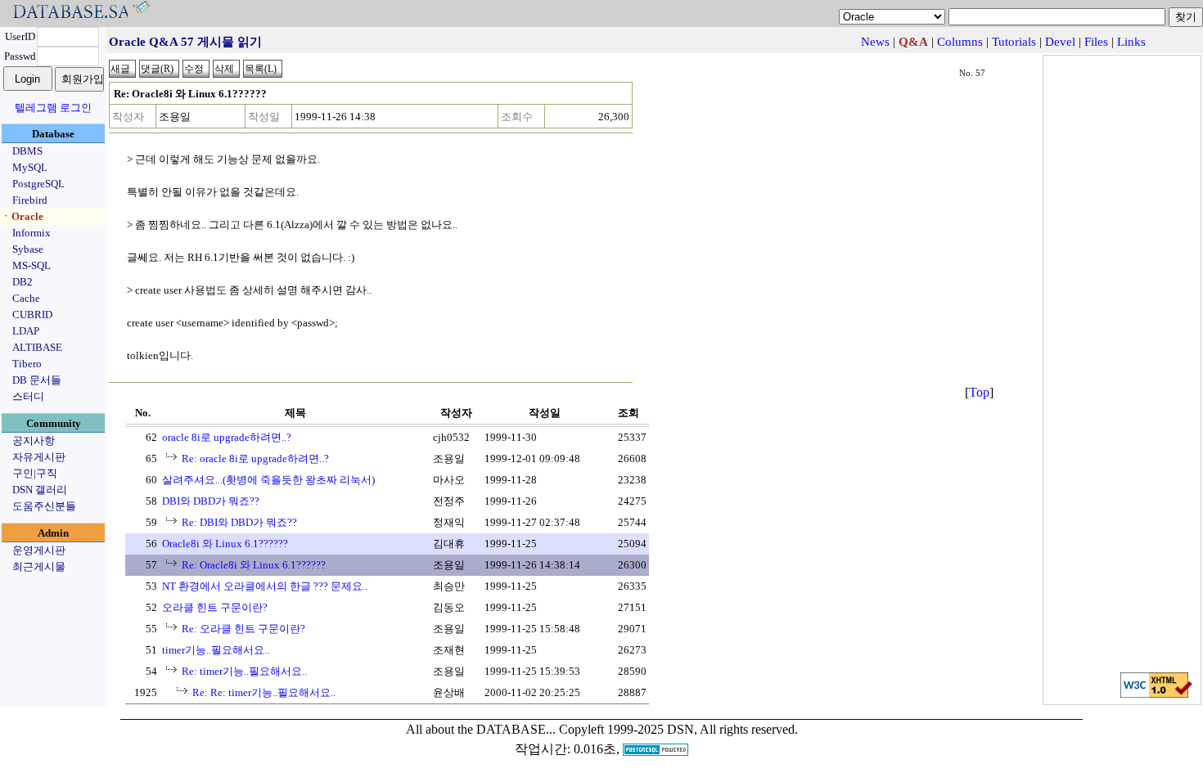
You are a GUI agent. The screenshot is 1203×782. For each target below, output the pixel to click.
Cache (26, 298)
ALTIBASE (37, 347)
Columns (960, 41)
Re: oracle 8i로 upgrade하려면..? (255, 458)
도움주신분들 (44, 506)
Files (1096, 41)
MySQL (29, 167)
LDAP (25, 331)
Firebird (29, 200)
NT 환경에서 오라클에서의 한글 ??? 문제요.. (264, 586)
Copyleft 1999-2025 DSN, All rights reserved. (678, 729)
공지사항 (33, 440)
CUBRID (32, 314)
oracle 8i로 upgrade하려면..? (226, 437)
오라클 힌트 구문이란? (215, 607)
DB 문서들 (36, 380)
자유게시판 (38, 457)
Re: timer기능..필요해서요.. (244, 671)
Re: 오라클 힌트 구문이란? (243, 628)
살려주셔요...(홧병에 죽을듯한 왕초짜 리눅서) (268, 480)
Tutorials (1014, 41)
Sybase (27, 249)
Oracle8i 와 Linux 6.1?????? (225, 543)
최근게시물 (38, 566)
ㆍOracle (22, 216)
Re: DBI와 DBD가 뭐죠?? (239, 522)
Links (1131, 41)
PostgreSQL (38, 184)
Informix (31, 233)
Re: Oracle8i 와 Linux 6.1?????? (254, 565)
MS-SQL (31, 265)
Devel (1060, 41)
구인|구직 (34, 473)
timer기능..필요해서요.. (215, 650)
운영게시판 (38, 550)
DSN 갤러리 (39, 489)
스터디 (28, 396)
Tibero (27, 363)
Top (979, 392)
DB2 (22, 282)
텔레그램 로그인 (53, 107)
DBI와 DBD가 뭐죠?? (210, 501)
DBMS (27, 151)
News (875, 41)
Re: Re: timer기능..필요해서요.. (264, 692)
